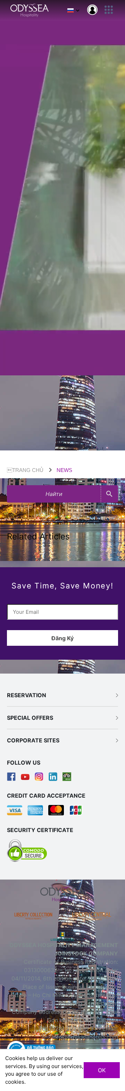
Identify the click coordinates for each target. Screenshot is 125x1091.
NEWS (64, 470)
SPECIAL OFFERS (30, 717)
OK (102, 1070)
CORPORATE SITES (33, 740)
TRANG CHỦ (25, 470)
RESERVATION (26, 695)
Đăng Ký (62, 638)
